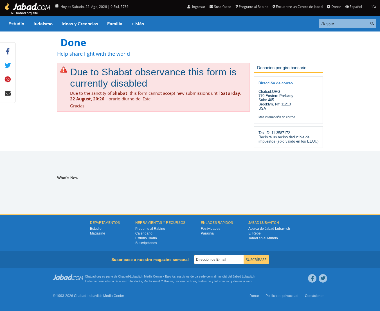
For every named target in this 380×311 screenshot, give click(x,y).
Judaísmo (43, 24)
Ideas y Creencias (80, 24)
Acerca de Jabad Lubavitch (269, 229)
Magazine (97, 233)
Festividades (210, 229)
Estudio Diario (146, 238)
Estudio (16, 24)
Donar (336, 6)
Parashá (207, 233)
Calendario (143, 233)
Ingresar (198, 6)
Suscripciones (146, 243)
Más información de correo (276, 117)
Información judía (226, 281)
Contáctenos (314, 296)
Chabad (123, 276)
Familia (114, 24)
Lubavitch (136, 276)
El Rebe (254, 233)
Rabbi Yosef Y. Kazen (158, 281)
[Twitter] (323, 278)
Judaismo (204, 281)
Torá (193, 281)
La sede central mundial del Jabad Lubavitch (225, 276)
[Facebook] (312, 278)
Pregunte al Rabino (253, 6)
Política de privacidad (282, 296)
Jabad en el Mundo (263, 238)
